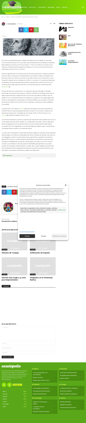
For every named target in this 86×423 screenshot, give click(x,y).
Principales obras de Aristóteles (68, 375)
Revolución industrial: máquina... (41, 411)
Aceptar (27, 236)
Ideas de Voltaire (64, 378)
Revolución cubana (9, 221)
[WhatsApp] (36, 29)
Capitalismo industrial (65, 404)
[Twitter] (26, 29)
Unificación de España (40, 253)
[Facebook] (21, 29)
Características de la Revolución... (41, 391)
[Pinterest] (31, 29)
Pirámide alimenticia (65, 402)
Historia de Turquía (10, 253)
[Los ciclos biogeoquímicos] (63, 62)
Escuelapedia (12, 24)
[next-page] (63, 68)
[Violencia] (63, 29)
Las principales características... (41, 388)
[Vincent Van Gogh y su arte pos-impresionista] (14, 266)
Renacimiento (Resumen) (40, 394)
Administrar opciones (59, 236)
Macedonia (5, 87)
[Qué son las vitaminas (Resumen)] (63, 45)
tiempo (22, 108)
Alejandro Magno (12, 186)
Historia (5, 249)
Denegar (43, 236)
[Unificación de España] (43, 241)
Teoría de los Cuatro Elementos (68, 372)
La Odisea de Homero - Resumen (68, 388)
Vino (69, 35)
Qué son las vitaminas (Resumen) (75, 44)
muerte (4, 115)
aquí (9, 379)
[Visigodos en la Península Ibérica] (43, 266)
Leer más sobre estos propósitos (27, 231)
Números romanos (38, 377)
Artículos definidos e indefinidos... (69, 394)
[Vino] (63, 37)
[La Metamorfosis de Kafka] (63, 54)
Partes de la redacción (66, 391)
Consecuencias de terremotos (68, 407)
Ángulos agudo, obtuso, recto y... (41, 380)
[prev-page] (60, 68)
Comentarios (8, 155)
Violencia (71, 27)
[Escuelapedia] (4, 24)
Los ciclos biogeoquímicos (73, 61)
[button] (66, 185)
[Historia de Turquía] (14, 241)
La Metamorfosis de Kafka (74, 53)
